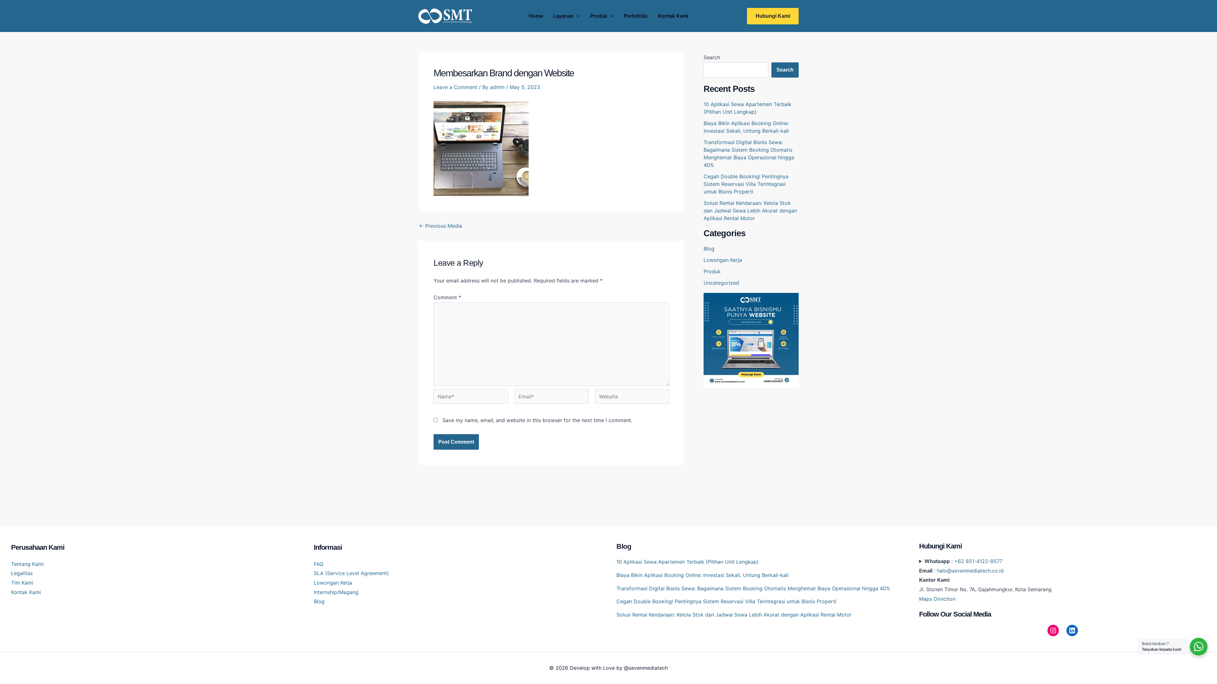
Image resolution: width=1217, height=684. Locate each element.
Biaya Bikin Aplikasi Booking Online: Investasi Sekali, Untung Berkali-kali (702, 575)
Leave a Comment (455, 87)
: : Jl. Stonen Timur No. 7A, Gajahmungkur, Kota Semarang (985, 580)
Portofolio (636, 16)
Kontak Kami (673, 16)
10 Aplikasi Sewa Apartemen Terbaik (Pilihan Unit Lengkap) (687, 562)
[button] (773, 16)
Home (536, 16)
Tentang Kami (27, 564)
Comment (447, 297)
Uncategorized (721, 283)
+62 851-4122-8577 (978, 561)
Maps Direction (937, 599)
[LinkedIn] (1072, 630)
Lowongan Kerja (723, 260)
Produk (599, 16)
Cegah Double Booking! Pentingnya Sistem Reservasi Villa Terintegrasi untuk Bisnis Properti (746, 184)
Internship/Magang (336, 592)
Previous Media (440, 225)
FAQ (318, 564)
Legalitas (22, 573)
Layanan (563, 16)
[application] (577, 16)
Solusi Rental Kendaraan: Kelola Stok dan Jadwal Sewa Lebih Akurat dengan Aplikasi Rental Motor (750, 210)
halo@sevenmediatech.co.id (970, 570)
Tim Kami (22, 583)
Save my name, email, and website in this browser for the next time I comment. (537, 420)
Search (712, 57)
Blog (709, 248)
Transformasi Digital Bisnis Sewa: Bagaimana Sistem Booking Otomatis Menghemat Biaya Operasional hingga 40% (753, 588)
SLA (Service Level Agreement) (351, 573)
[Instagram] (1053, 630)
